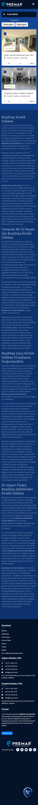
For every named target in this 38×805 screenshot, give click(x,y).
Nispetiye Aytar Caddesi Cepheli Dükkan (18, 93)
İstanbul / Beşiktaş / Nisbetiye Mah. (18, 96)
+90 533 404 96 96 (11, 666)
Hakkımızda (5, 634)
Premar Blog (6, 637)
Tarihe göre (8, 24)
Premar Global (6, 640)
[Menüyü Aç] (33, 4)
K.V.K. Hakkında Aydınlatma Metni (12, 653)
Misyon (4, 643)
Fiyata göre (21, 24)
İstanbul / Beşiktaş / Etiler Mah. (17, 58)
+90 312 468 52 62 (11, 663)
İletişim (4, 650)
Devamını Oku (7, 733)
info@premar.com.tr (11, 672)
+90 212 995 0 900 (11, 688)
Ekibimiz (4, 631)
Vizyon (4, 647)
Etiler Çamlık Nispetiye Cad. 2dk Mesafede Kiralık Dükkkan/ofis (18, 55)
